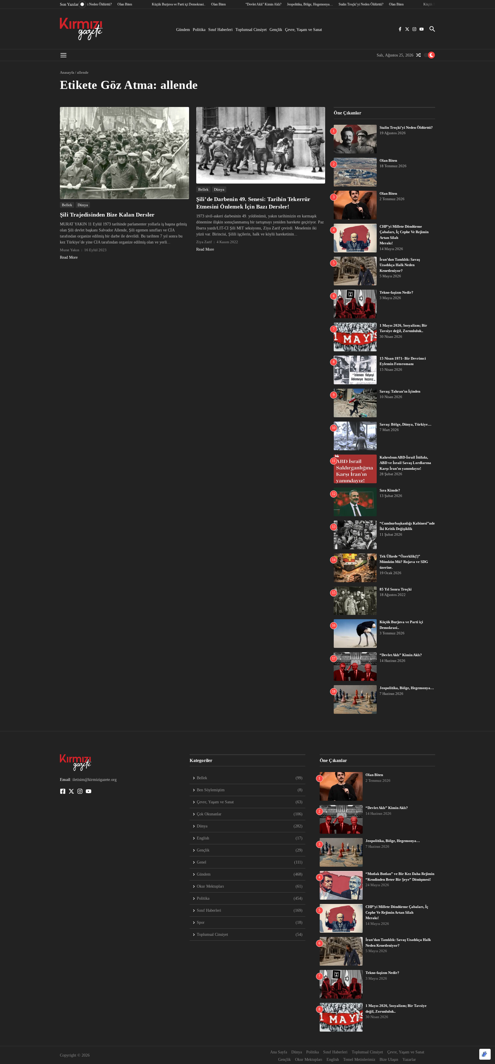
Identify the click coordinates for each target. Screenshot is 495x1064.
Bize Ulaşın (389, 1059)
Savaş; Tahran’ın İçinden (400, 391)
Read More (69, 257)
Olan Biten (388, 160)
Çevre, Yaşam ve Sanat (303, 30)
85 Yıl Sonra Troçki (396, 589)
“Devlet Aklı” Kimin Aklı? (401, 655)
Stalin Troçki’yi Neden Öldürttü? (406, 127)
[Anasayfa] (81, 29)
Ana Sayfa (278, 1052)
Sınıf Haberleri (220, 30)
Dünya (83, 205)
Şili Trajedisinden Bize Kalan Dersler (107, 214)
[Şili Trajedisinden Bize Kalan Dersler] (124, 153)
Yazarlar (409, 1059)
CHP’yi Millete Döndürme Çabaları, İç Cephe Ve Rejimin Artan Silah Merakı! (397, 912)
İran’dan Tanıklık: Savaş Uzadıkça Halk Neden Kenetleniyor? (400, 265)
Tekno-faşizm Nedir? (396, 292)
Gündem (183, 30)
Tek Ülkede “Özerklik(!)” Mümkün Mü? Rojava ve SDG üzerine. (404, 562)
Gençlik (276, 30)
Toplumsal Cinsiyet (251, 30)
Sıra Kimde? (390, 490)
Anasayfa (67, 72)
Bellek (67, 205)
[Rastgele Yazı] (418, 55)
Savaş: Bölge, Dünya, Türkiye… (405, 424)
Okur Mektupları (308, 1059)
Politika (199, 30)
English (333, 1059)
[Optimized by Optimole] (485, 1054)
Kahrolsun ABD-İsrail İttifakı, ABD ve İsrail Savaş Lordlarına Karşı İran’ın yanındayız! (405, 463)
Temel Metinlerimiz (359, 1059)
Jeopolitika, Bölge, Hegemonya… (407, 688)
